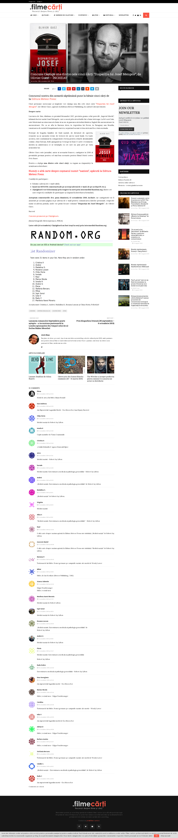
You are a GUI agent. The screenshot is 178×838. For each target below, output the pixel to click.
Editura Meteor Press (44, 99)
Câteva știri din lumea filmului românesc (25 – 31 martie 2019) (70, 377)
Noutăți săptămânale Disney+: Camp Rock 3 (139, 250)
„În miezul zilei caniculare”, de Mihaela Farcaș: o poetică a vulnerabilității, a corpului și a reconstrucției (139, 234)
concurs (32, 311)
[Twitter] (136, 15)
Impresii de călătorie (64, 15)
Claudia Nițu (136, 241)
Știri (96, 15)
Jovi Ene (35, 81)
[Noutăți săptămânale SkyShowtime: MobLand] (123, 269)
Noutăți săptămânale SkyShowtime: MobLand (140, 265)
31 (53, 81)
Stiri (32, 70)
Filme (46, 15)
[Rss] (141, 15)
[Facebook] (134, 15)
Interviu (83, 15)
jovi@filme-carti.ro (93, 821)
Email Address (123, 122)
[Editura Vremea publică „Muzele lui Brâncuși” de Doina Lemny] (123, 218)
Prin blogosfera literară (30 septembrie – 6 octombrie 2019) (95, 322)
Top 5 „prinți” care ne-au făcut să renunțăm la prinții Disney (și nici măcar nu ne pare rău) (139, 283)
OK (156, 836)
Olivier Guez (57, 311)
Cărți (34, 15)
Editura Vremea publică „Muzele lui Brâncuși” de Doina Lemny (140, 216)
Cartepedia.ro (123, 177)
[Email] (138, 15)
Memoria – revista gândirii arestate (130, 185)
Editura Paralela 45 (44, 311)
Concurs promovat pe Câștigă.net (43, 216)
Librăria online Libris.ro (126, 183)
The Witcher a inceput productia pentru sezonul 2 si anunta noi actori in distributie (100, 378)
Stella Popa (136, 288)
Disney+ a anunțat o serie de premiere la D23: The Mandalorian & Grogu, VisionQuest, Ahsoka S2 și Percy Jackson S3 (140, 202)
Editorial (109, 15)
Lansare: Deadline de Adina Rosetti (40, 377)
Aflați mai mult (165, 836)
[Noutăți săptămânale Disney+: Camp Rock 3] (123, 254)
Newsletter (124, 15)
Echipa (39, 1)
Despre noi (32, 1)
